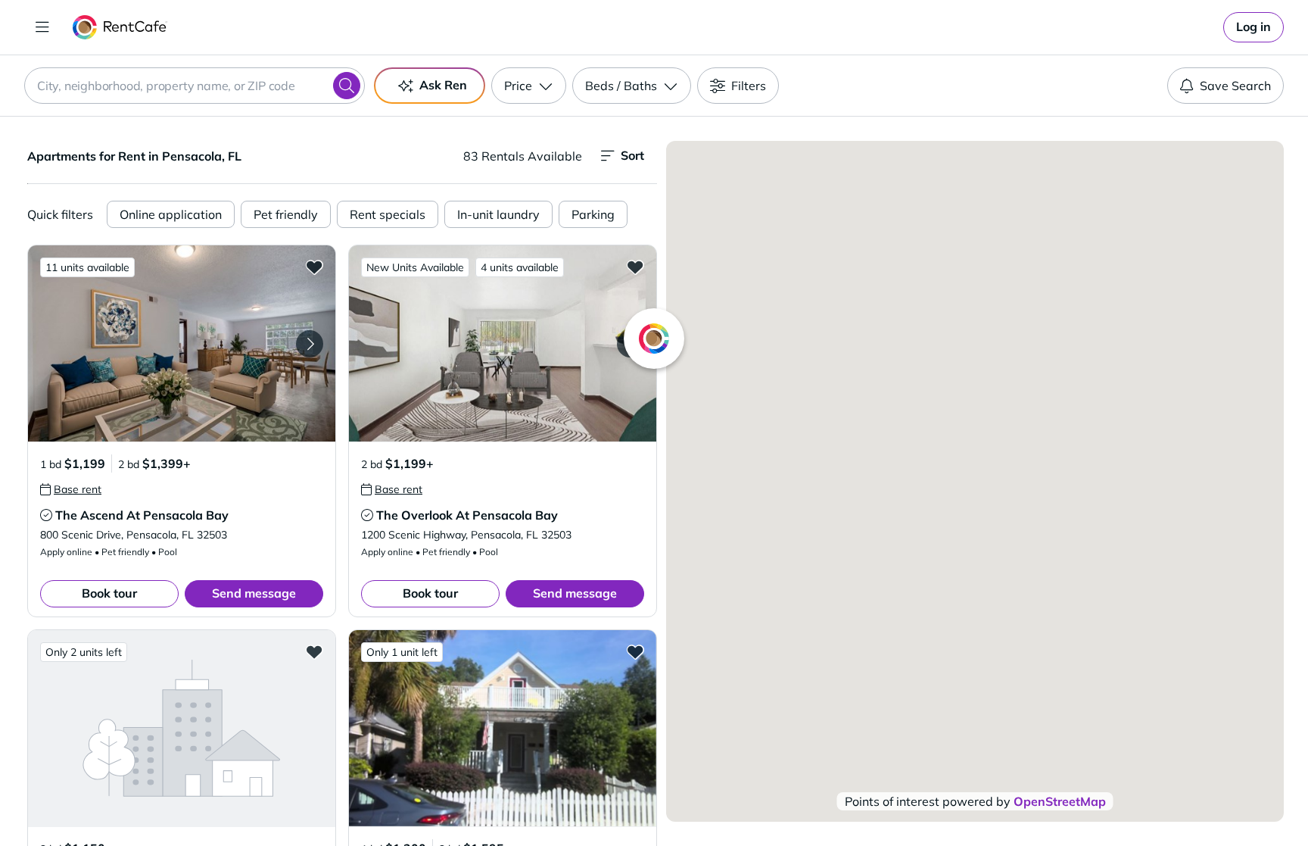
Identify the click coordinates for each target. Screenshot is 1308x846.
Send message (254, 593)
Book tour (109, 593)
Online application (171, 214)
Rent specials (387, 214)
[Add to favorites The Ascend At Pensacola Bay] (314, 266)
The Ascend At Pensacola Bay (142, 515)
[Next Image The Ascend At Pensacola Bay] (309, 343)
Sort (632, 155)
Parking (593, 214)
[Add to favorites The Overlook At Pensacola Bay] (635, 266)
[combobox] (194, 85)
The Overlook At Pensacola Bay (467, 515)
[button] (181, 343)
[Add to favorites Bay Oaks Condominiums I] (314, 651)
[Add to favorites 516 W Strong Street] (635, 651)
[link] (1253, 27)
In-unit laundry (498, 214)
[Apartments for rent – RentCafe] (120, 27)
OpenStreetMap (1060, 801)
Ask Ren (443, 84)
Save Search (1235, 85)
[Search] (346, 85)
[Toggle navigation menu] (42, 27)
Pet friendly (286, 214)
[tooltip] (70, 489)
